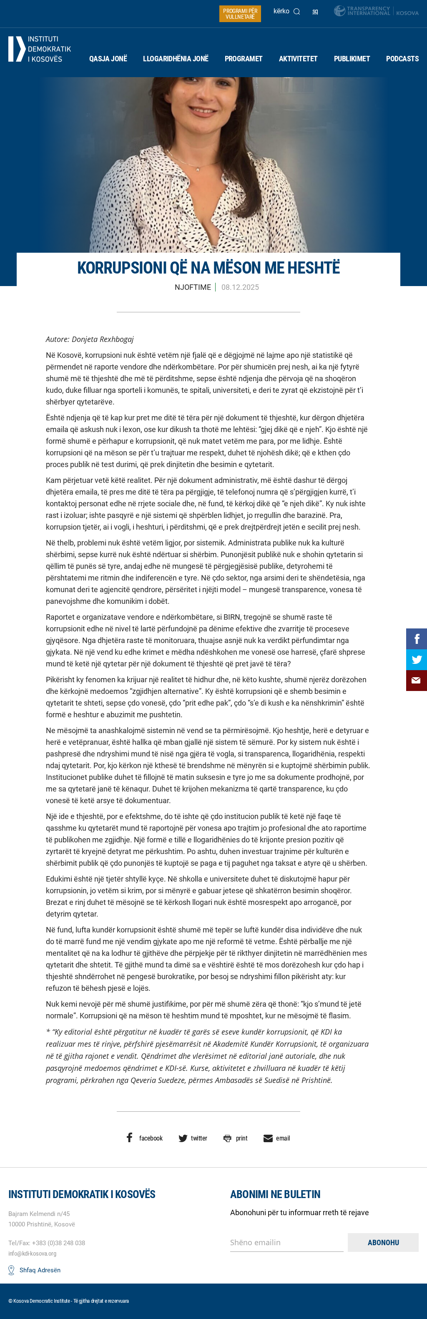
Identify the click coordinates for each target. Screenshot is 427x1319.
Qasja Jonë (108, 58)
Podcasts (402, 58)
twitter (199, 1138)
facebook (150, 1138)
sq (315, 11)
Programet (244, 58)
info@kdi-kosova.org (32, 1253)
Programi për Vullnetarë (240, 14)
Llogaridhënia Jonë (175, 58)
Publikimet (352, 58)
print (242, 1138)
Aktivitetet (298, 58)
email (283, 1138)
